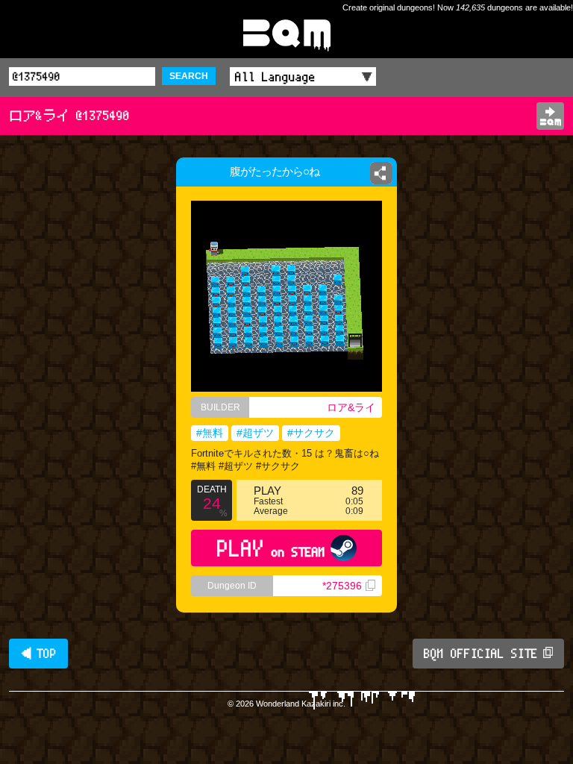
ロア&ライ (351, 407)
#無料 (209, 433)
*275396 (342, 586)
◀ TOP (38, 653)
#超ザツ (255, 433)
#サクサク (311, 433)
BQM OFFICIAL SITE (481, 653)
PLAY (271, 548)
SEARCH (188, 76)
